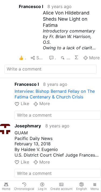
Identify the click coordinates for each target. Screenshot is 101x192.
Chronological (24, 189)
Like (25, 103)
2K (68, 57)
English (81, 189)
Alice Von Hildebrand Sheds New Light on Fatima (66, 19)
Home (6, 189)
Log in (42, 189)
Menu (94, 189)
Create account (61, 189)
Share (40, 57)
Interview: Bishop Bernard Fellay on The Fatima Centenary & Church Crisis (55, 93)
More (94, 57)
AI (76, 57)
